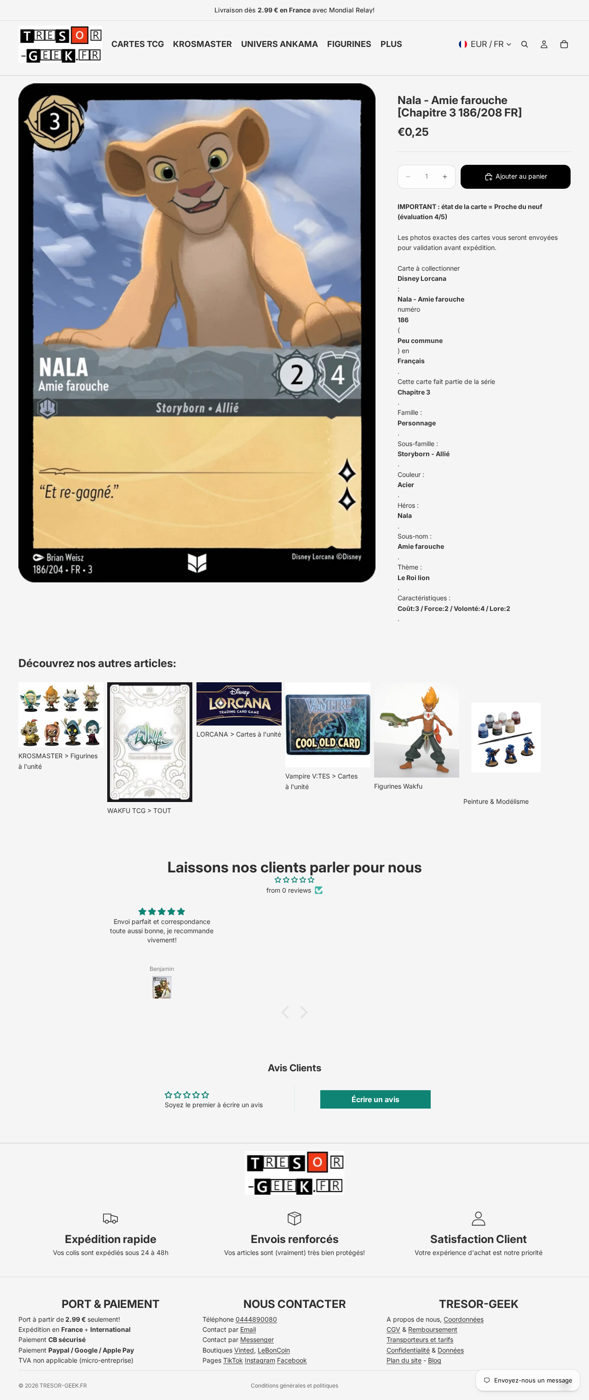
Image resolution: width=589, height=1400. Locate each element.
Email (248, 1329)
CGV (393, 1329)
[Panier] (564, 44)
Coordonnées (464, 1319)
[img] (294, 880)
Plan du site (404, 1360)
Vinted (244, 1350)
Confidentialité (408, 1350)
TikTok (233, 1360)
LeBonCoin (274, 1350)
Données (451, 1350)
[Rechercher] (524, 44)
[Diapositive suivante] (560, 749)
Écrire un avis (375, 1099)
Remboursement (432, 1329)
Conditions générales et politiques (294, 1385)
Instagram (260, 1360)
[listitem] (391, 44)
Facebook (292, 1360)
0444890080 (256, 1319)
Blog (434, 1360)
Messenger (257, 1339)
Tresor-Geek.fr (63, 1385)
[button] (287, 1012)
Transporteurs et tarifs (420, 1339)
